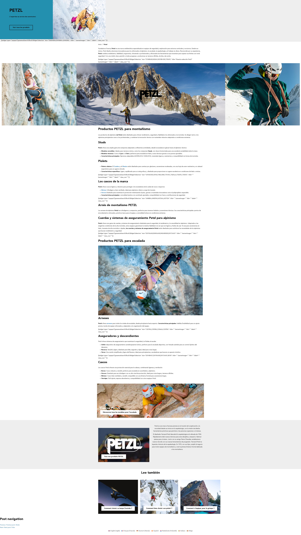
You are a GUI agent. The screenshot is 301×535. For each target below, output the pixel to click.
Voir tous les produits (21, 27)
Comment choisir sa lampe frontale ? (118, 508)
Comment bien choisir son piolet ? (159, 508)
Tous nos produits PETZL (113, 456)
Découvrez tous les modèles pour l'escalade (120, 412)
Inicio (100, 44)
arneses (109, 323)
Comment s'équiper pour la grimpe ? (200, 508)
